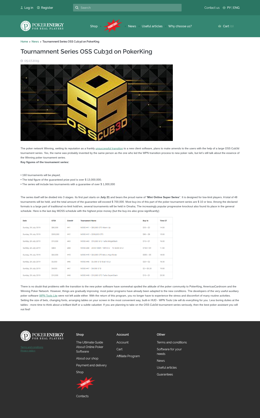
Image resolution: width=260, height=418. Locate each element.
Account (122, 342)
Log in (27, 8)
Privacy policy (28, 350)
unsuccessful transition (109, 148)
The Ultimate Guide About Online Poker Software (89, 347)
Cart (227, 26)
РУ (229, 8)
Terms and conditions (32, 347)
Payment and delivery (91, 365)
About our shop (87, 358)
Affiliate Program (128, 356)
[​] (112, 26)
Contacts (82, 396)
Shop (94, 26)
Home (24, 41)
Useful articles (152, 26)
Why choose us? (180, 26)
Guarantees (165, 374)
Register (45, 8)
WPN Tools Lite (48, 295)
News (132, 26)
